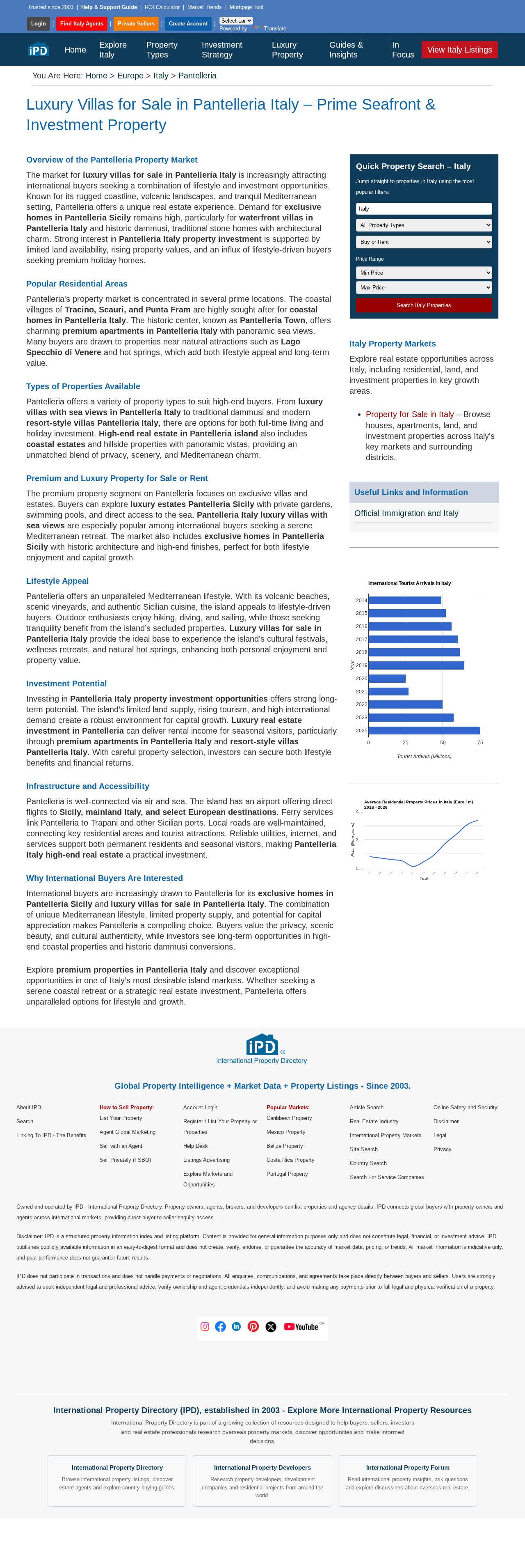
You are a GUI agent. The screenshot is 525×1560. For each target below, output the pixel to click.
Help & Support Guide (110, 7)
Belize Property (285, 1146)
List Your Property (121, 1118)
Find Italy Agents (81, 24)
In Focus (403, 49)
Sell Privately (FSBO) (125, 1160)
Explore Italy (113, 49)
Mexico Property (286, 1132)
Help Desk (195, 1146)
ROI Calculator (162, 7)
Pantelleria (197, 75)
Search (24, 1121)
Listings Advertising (206, 1160)
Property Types (162, 49)
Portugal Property (287, 1174)
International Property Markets (386, 1135)
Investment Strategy (222, 49)
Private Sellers (136, 24)
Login (38, 24)
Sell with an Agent (121, 1146)
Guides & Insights (346, 49)
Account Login (200, 1107)
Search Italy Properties (424, 305)
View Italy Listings (459, 49)
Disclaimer (446, 1121)
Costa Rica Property (291, 1160)
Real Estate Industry (374, 1121)
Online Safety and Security (466, 1107)
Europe (130, 75)
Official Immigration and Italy (406, 513)
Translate (275, 28)
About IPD (28, 1107)
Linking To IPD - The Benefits (51, 1135)
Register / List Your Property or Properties (220, 1126)
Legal (440, 1135)
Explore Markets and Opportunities (208, 1179)
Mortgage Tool (246, 7)
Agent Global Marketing (127, 1132)
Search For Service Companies (387, 1177)
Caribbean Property (289, 1118)
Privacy (443, 1149)
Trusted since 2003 (50, 7)
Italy (161, 75)
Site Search (364, 1149)
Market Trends (204, 7)
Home (75, 49)
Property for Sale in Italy (411, 414)
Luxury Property (287, 49)
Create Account (188, 24)
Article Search (366, 1107)
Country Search (368, 1163)
